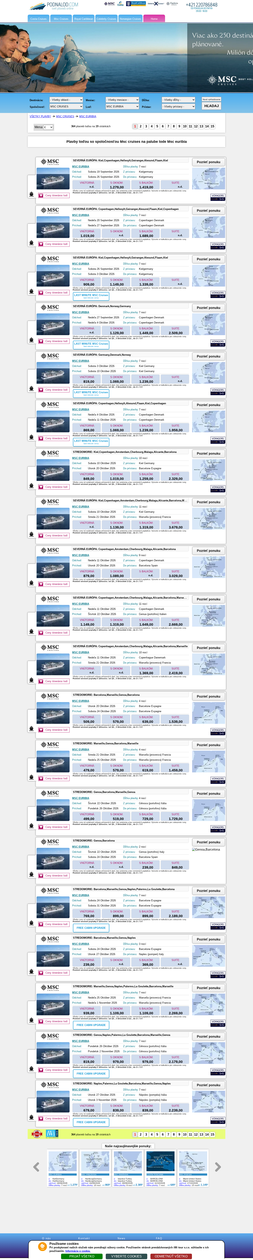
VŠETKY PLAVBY (40, 116)
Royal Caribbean (83, 18)
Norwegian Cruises (130, 18)
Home (154, 18)
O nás (46, 1238)
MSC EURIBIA (87, 116)
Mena (38, 127)
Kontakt (84, 1238)
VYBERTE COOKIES (126, 1256)
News (122, 1238)
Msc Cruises (61, 18)
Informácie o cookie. (78, 1251)
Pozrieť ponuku (208, 162)
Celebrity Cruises (106, 18)
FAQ (159, 1238)
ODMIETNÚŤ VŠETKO (171, 1256)
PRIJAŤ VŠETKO (81, 1256)
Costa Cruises (38, 18)
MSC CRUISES (65, 116)
